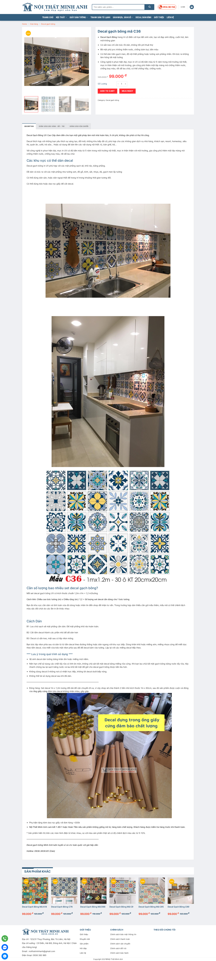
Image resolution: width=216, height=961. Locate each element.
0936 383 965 (39, 955)
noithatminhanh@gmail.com (42, 951)
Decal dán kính (143, 17)
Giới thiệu (159, 17)
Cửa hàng (34, 24)
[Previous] (29, 61)
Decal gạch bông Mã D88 (92, 906)
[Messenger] (4, 956)
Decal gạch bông (48, 24)
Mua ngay (127, 91)
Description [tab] (29, 126)
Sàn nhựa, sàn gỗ (122, 17)
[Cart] (192, 7)
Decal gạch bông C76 (62, 906)
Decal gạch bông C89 (178, 906)
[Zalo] (4, 947)
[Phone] (4, 938)
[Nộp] (149, 7)
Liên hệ (170, 17)
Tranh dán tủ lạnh (100, 17)
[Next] (84, 61)
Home (24, 24)
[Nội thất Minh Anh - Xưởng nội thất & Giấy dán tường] (54, 7)
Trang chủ (47, 17)
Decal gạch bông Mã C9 (121, 906)
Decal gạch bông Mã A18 (34, 906)
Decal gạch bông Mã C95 (151, 906)
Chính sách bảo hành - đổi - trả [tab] (52, 126)
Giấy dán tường (78, 17)
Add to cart (107, 91)
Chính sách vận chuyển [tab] (79, 126)
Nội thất (60, 17)
